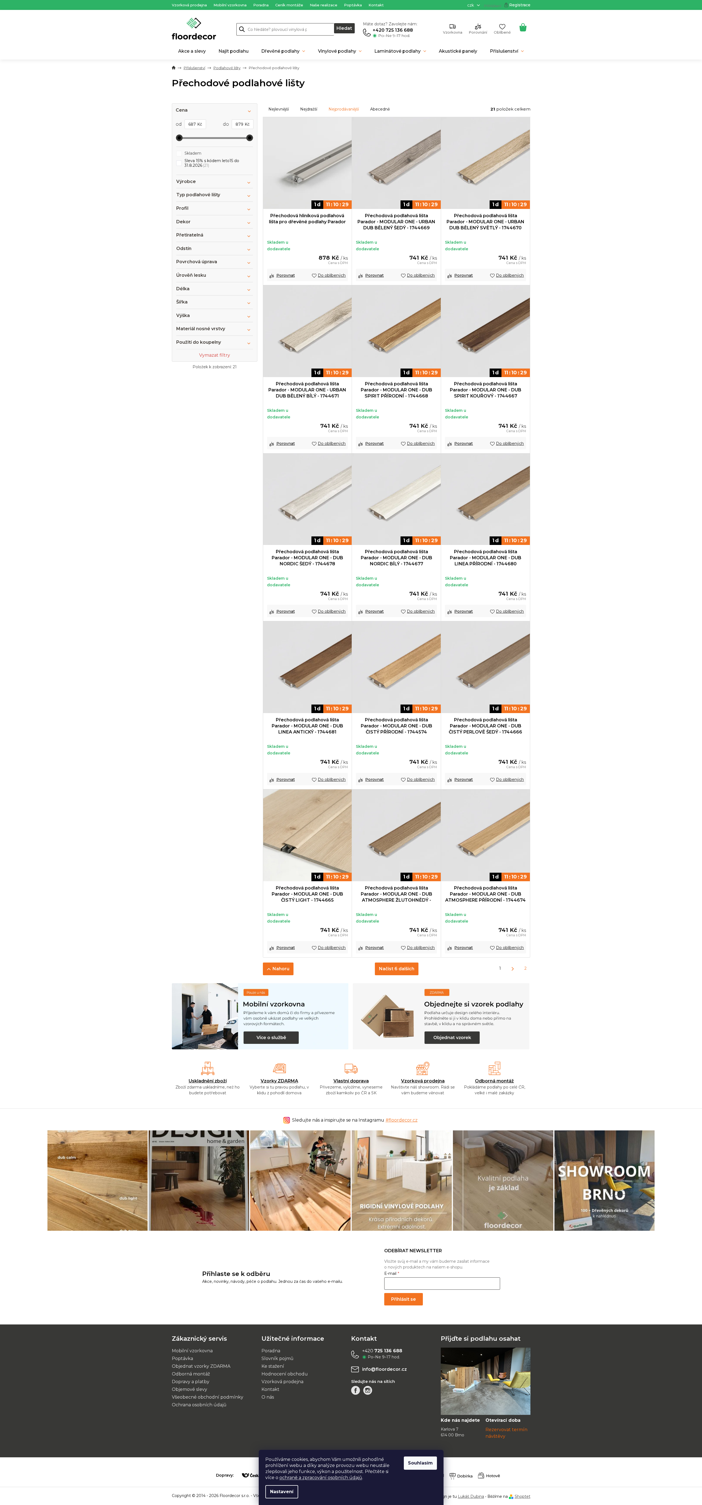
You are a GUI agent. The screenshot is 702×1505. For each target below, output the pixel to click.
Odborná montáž (494, 1081)
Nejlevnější (278, 109)
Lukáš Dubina (471, 1496)
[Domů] (174, 68)
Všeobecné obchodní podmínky (207, 1397)
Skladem (193, 153)
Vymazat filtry (214, 355)
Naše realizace (323, 5)
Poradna (261, 5)
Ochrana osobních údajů (199, 1404)
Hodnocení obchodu (284, 1374)
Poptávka (353, 5)
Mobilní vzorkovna (230, 5)
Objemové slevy (189, 1389)
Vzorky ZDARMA (279, 1081)
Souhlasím (420, 1463)
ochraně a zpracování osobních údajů (320, 1477)
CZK (471, 5)
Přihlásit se (403, 1299)
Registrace (519, 4)
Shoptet (522, 1496)
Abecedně (380, 109)
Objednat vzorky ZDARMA (201, 1366)
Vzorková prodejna (189, 5)
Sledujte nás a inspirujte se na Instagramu (355, 1120)
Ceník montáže (289, 5)
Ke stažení (272, 1366)
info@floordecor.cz (384, 1369)
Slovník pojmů (277, 1358)
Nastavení (281, 1491)
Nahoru (281, 968)
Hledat (344, 28)
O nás (267, 1397)
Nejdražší (308, 109)
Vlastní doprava (351, 1081)
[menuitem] (192, 51)
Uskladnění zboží (208, 1081)
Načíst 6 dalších (396, 968)
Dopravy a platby (190, 1381)
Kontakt (376, 5)
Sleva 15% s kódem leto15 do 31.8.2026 (212, 163)
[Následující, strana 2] (513, 969)
